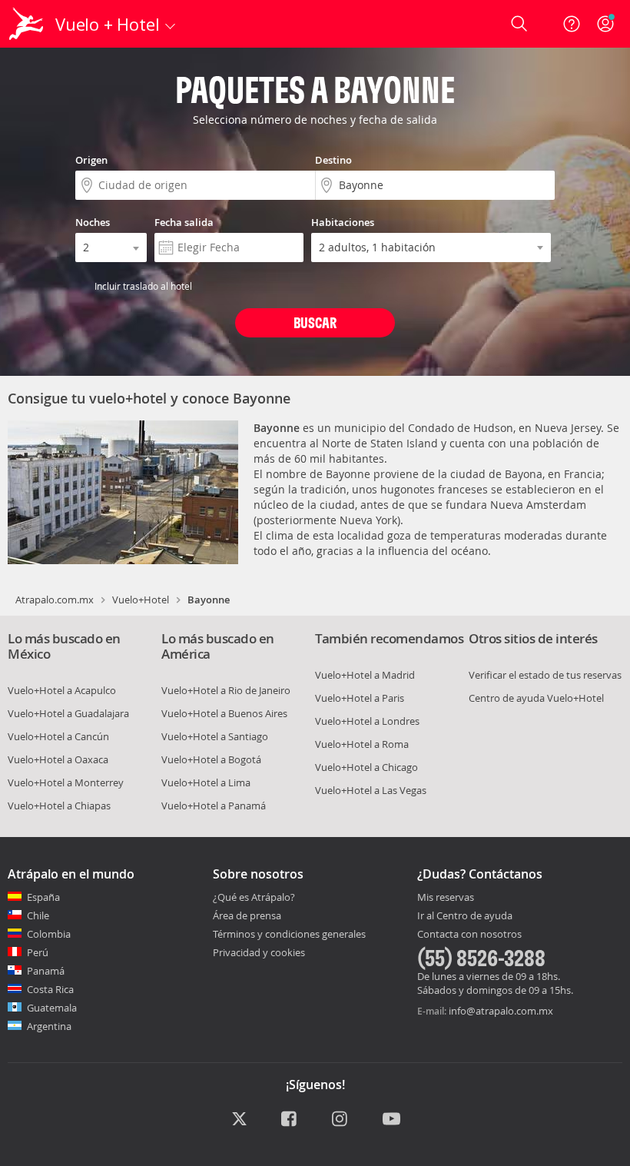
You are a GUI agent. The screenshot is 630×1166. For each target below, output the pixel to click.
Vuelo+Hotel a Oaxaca (58, 759)
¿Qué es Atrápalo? (254, 897)
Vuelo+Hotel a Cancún (58, 736)
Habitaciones (342, 222)
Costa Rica (50, 989)
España (43, 897)
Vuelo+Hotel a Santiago (214, 736)
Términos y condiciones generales (289, 934)
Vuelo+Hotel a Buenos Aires (224, 713)
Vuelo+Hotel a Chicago (366, 767)
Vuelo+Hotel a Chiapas (59, 805)
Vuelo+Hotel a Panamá (213, 805)
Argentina (49, 1026)
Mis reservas (445, 898)
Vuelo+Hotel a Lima (205, 782)
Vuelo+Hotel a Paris (359, 698)
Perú (37, 952)
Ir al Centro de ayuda (464, 916)
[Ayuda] (571, 24)
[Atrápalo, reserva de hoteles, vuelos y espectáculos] (27, 24)
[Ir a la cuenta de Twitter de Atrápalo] (239, 1120)
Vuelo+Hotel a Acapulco (62, 690)
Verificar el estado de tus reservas (545, 675)
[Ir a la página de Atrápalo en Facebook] (290, 1120)
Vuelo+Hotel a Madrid (365, 675)
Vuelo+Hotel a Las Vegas (370, 790)
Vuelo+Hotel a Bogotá (211, 759)
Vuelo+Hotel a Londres (367, 721)
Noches (92, 222)
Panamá (46, 971)
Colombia (49, 934)
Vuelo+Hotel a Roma (362, 744)
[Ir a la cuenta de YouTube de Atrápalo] (391, 1120)
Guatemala (52, 1008)
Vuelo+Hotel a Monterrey (66, 782)
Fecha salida (184, 222)
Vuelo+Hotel (140, 599)
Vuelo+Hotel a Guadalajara (68, 713)
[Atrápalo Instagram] (341, 1120)
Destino (333, 160)
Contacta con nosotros (469, 934)
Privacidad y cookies (259, 952)
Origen (91, 160)
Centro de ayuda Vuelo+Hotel (536, 698)
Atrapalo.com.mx (54, 599)
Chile (38, 915)
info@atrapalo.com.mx (501, 1011)
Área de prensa (247, 915)
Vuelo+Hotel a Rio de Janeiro (225, 690)
